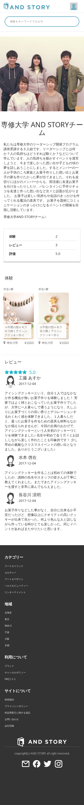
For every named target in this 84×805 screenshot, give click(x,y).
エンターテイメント (15, 592)
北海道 (8, 612)
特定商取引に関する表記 (17, 712)
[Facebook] (36, 764)
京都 (7, 645)
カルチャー (10, 572)
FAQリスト (10, 679)
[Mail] (25, 764)
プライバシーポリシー (16, 706)
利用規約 (9, 699)
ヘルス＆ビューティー (16, 585)
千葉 (7, 632)
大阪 (7, 638)
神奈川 (8, 625)
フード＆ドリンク (14, 566)
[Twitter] (47, 764)
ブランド (9, 665)
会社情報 (9, 725)
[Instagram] (58, 764)
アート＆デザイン (14, 579)
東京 (7, 619)
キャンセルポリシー (15, 672)
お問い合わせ (12, 719)
